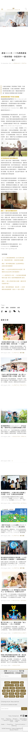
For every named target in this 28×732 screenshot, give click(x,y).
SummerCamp (15, 682)
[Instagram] (23, 716)
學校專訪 (23, 693)
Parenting (17, 720)
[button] (2, 9)
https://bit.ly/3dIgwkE (9, 248)
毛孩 (22, 696)
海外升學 (11, 693)
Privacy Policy (10, 724)
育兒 (22, 685)
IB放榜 (17, 693)
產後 (7, 307)
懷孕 (2, 307)
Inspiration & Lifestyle (20, 633)
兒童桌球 (7, 682)
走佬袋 (16, 685)
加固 (22, 682)
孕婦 (18, 690)
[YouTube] (26, 716)
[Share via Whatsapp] (20, 24)
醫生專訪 (6, 688)
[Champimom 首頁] (12, 9)
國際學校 (5, 693)
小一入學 (23, 690)
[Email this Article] (17, 24)
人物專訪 (12, 688)
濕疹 (6, 696)
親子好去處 (11, 696)
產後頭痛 (13, 307)
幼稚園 (13, 690)
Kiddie (16, 721)
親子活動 (22, 352)
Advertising (14, 725)
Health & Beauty (23, 718)
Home (2, 718)
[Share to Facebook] (14, 24)
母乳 (18, 696)
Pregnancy (17, 63)
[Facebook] (21, 716)
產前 (18, 307)
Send (24, 676)
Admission (24, 600)
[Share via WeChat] (23, 23)
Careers (2, 724)
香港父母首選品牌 (20, 688)
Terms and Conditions (20, 724)
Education (16, 436)
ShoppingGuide (9, 685)
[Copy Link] (26, 24)
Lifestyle (16, 352)
